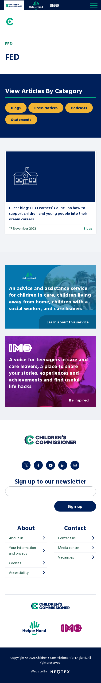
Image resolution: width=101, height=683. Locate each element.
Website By (39, 671)
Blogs (16, 108)
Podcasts (79, 108)
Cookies (15, 563)
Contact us (67, 538)
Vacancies (66, 557)
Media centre (68, 547)
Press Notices (46, 108)
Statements (21, 119)
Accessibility (19, 572)
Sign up (75, 506)
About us (16, 538)
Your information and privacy (22, 550)
